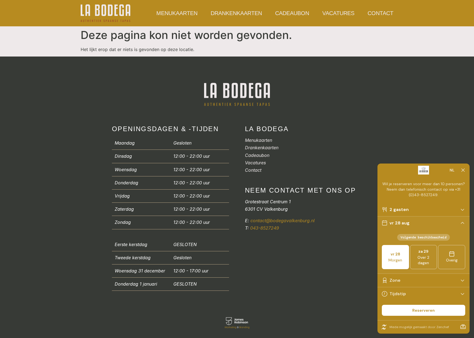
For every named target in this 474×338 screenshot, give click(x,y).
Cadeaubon (292, 13)
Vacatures (338, 13)
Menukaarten (177, 13)
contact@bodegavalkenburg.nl (282, 220)
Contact (380, 13)
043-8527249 (264, 228)
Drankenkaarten (236, 13)
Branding (244, 327)
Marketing (230, 327)
